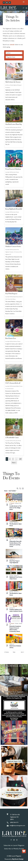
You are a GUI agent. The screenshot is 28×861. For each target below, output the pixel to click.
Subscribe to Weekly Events (14, 849)
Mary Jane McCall (17, 127)
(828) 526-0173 (14, 822)
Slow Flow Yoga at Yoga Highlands (14, 561)
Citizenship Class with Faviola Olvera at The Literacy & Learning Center (15, 543)
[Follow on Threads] (10, 2)
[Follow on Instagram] (7, 2)
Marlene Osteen (17, 341)
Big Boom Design (17, 859)
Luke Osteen (16, 172)
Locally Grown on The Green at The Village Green (15, 507)
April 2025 (10, 127)
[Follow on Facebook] (4, 2)
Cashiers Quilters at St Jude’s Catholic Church (15, 610)
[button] (14, 53)
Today (14, 652)
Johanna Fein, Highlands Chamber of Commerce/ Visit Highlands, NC (13, 252)
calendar (12, 44)
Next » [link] (14, 462)
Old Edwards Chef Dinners (14, 788)
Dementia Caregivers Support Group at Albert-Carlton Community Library (15, 628)
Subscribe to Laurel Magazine (14, 845)
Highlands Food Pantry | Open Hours (15, 578)
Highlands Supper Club (14, 761)
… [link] (16, 459)
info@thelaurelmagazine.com (17, 825)
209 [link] (20, 459)
